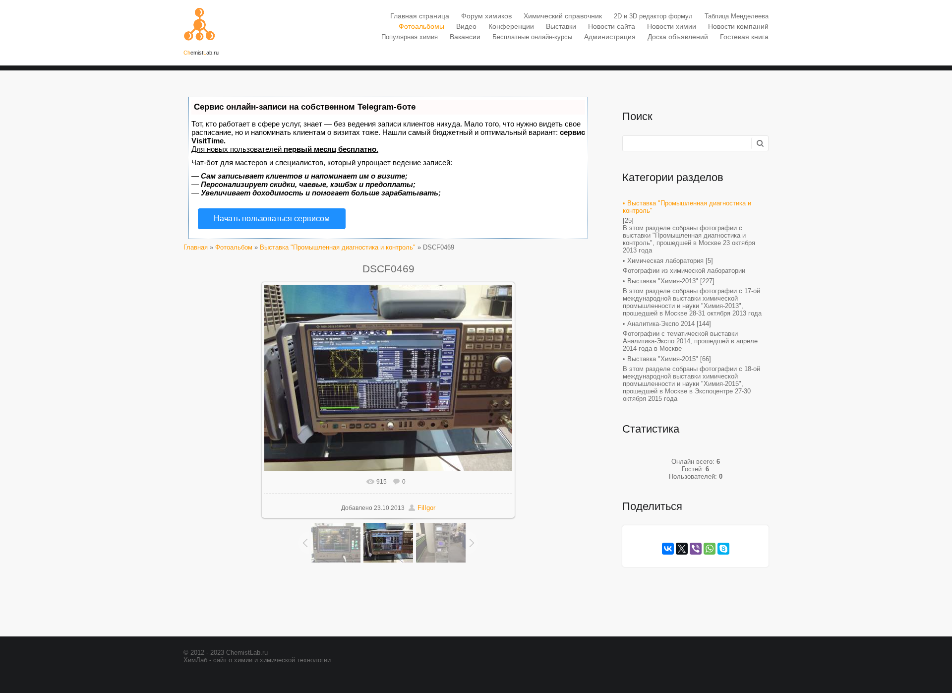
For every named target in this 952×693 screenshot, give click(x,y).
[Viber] (696, 549)
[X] (682, 549)
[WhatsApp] (709, 549)
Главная (195, 247)
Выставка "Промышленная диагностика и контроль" (338, 247)
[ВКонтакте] (668, 549)
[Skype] (723, 549)
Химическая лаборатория (665, 260)
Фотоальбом (233, 247)
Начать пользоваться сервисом (272, 218)
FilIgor (426, 507)
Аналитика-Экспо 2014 (661, 323)
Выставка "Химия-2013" (662, 281)
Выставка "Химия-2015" (662, 359)
